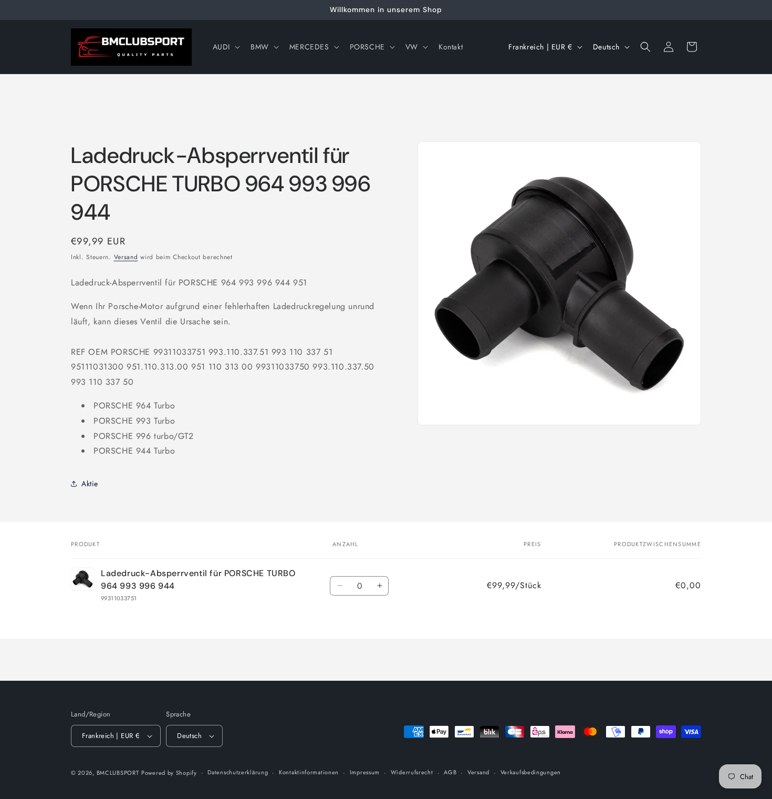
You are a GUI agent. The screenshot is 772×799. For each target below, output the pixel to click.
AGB (450, 772)
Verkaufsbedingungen (530, 772)
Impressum (365, 772)
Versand (126, 257)
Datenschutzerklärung (237, 772)
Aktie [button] (89, 483)
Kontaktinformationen (309, 772)
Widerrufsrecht (412, 772)
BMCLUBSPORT (118, 773)
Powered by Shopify (169, 773)
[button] (225, 47)
